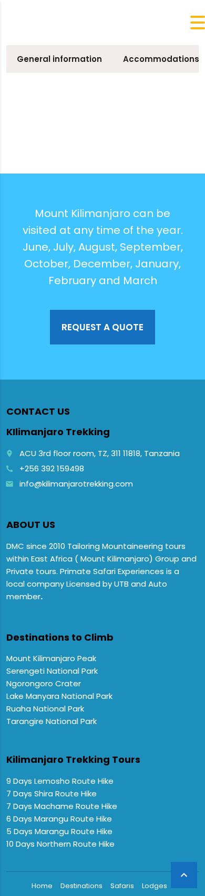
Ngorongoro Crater (43, 683)
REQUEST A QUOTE (103, 327)
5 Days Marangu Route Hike (59, 831)
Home (42, 886)
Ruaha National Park (45, 708)
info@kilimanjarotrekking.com (76, 483)
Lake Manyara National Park (59, 695)
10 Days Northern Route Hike (60, 843)
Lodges (154, 886)
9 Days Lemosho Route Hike (60, 780)
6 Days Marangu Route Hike (59, 818)
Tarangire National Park (51, 721)
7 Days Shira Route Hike (51, 793)
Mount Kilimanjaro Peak (51, 658)
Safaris (122, 886)
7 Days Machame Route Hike (61, 806)
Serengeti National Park (52, 670)
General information (59, 58)
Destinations (81, 886)
